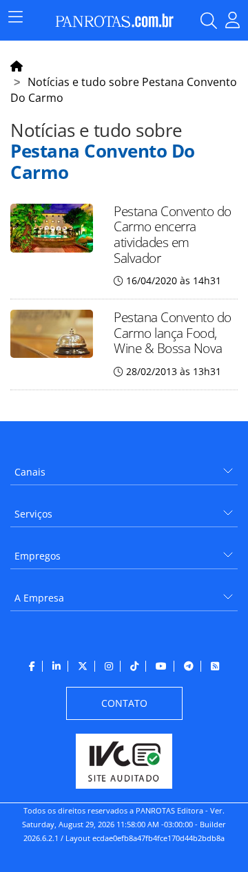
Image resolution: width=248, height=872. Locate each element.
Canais (29, 471)
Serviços (33, 513)
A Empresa (39, 597)
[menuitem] (124, 467)
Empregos (37, 555)
